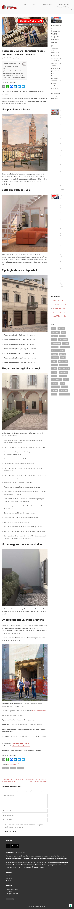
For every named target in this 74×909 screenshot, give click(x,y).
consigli (13, 768)
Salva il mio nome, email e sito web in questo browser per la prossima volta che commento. (23, 826)
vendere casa (63, 390)
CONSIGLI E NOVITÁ (13, 764)
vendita (54, 394)
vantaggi (64, 386)
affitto (63, 332)
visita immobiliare (64, 394)
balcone (62, 336)
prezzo (54, 372)
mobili (54, 368)
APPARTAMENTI (57, 21)
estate (62, 357)
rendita (54, 376)
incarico (54, 365)
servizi (65, 379)
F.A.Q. (54, 361)
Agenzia (55, 336)
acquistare (61, 328)
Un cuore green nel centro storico (14, 75)
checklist (66, 343)
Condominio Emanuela (58, 350)
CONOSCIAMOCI (47, 4)
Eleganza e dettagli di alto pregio (13, 73)
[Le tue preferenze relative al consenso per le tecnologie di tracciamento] (70, 905)
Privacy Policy (10, 899)
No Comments (55, 52)
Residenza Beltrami (39, 711)
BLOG (34, 4)
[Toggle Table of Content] (23, 64)
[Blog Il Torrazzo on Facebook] (8, 846)
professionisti (63, 372)
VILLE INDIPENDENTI (59, 312)
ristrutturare (63, 376)
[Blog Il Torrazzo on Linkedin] (17, 846)
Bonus (54, 339)
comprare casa (64, 347)
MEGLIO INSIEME (63, 4)
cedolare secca (56, 343)
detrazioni (55, 357)
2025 (54, 328)
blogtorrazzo (20, 58)
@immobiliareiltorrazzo (20, 743)
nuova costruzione (64, 368)
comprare (5, 768)
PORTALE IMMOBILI (63, 7)
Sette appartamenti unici (11, 69)
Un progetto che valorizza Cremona (14, 77)
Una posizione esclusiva (11, 66)
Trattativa (55, 383)
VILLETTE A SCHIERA (59, 316)
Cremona (20, 768)
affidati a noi (55, 332)
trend (62, 383)
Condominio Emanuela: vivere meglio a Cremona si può (56, 34)
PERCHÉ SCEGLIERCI (59, 308)
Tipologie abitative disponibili (12, 71)
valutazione (55, 386)
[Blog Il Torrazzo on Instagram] (13, 846)
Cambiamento (63, 339)
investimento (63, 365)
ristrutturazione (56, 379)
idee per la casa (63, 361)
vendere (55, 390)
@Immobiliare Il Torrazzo (21, 746)
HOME (25, 4)
